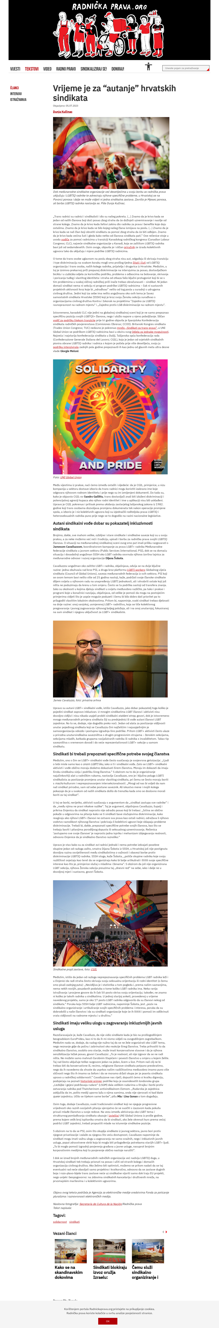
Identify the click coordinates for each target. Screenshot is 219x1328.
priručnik (129, 247)
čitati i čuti (139, 262)
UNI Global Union (70, 477)
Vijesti (15, 69)
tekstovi (31, 69)
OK (108, 1321)
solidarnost (60, 1221)
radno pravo (66, 69)
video (47, 69)
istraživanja (18, 99)
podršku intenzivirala (66, 347)
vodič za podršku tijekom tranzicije (74, 320)
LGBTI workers (136, 569)
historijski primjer (91, 1081)
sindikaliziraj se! (94, 69)
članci (14, 88)
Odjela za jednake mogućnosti (150, 331)
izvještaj (114, 1115)
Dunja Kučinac (62, 112)
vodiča (65, 239)
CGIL (94, 969)
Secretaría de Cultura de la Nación (100, 1204)
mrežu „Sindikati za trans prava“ (137, 328)
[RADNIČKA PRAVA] (109, 30)
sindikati (74, 1221)
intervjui (16, 94)
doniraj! (118, 69)
